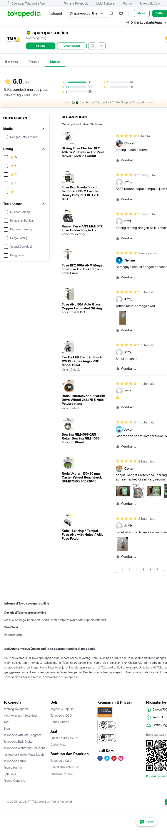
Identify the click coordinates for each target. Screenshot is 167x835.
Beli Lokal (10, 774)
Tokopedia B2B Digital (18, 741)
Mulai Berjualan (105, 3)
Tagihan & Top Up (61, 709)
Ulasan (55, 62)
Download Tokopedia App (28, 3)
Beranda (11, 62)
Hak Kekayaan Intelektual (20, 715)
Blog (6, 728)
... (164, 570)
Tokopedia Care (150, 3)
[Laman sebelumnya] (108, 569)
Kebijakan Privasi (61, 773)
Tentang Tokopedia (76, 3)
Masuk (141, 13)
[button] (146, 23)
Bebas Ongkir (59, 722)
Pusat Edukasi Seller (64, 738)
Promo (127, 3)
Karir (6, 722)
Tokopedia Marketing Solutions (24, 748)
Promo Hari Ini (12, 767)
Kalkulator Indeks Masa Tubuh (23, 754)
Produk (34, 62)
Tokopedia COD (61, 715)
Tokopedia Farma (14, 761)
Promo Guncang (14, 780)
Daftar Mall (58, 744)
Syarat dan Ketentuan (64, 767)
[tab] (11, 62)
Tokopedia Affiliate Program (22, 735)
